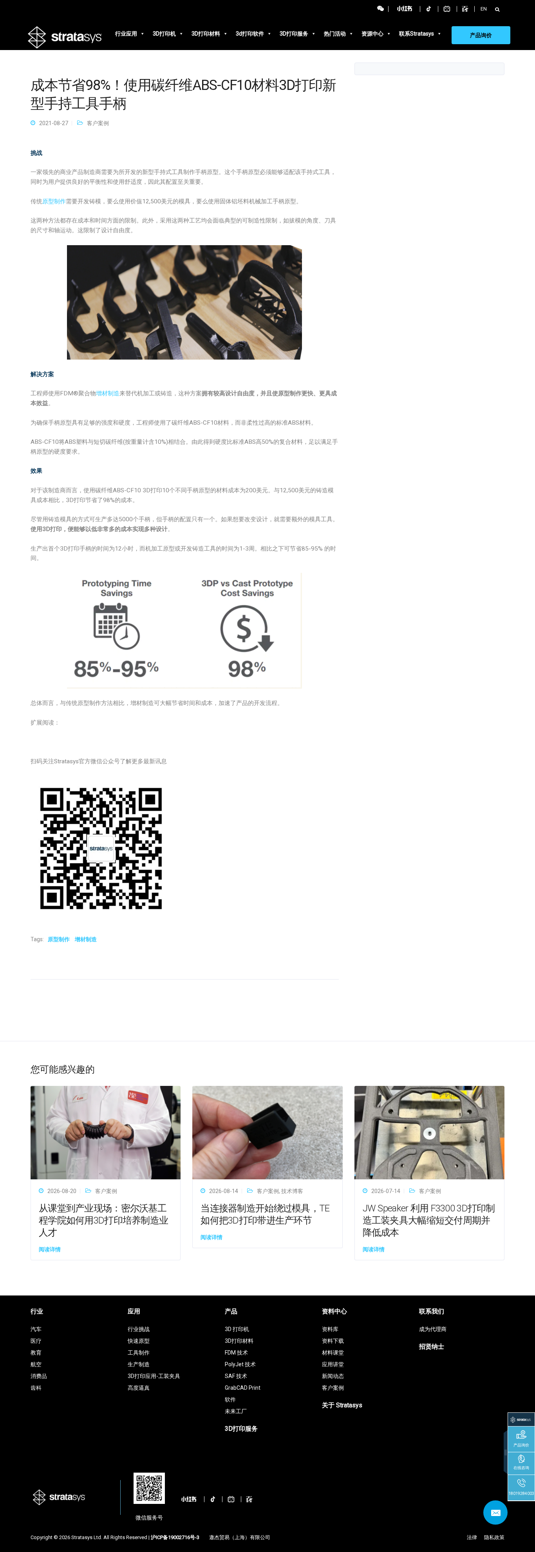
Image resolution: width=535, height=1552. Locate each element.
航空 (36, 1364)
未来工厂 (236, 1411)
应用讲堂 (333, 1364)
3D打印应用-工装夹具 (154, 1376)
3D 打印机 (237, 1329)
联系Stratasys (416, 34)
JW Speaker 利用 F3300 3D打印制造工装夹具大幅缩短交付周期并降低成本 (429, 1220)
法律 (472, 1537)
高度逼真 (139, 1388)
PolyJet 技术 (240, 1364)
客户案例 (98, 123)
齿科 (36, 1388)
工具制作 (139, 1352)
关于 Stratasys (342, 1405)
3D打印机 (164, 34)
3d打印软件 (250, 34)
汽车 (36, 1329)
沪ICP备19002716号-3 (175, 1537)
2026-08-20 (61, 1191)
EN (484, 9)
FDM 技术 (236, 1352)
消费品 (39, 1376)
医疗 (36, 1341)
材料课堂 (333, 1352)
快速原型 (139, 1341)
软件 (230, 1399)
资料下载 (333, 1341)
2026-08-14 (223, 1191)
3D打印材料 (206, 34)
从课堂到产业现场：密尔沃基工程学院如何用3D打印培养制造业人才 (103, 1220)
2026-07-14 (385, 1191)
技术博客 (292, 1191)
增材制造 (107, 393)
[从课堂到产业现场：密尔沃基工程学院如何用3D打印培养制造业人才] (106, 1132)
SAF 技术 (236, 1376)
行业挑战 (139, 1329)
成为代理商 (432, 1329)
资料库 (330, 1329)
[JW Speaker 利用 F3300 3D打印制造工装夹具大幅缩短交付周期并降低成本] (429, 1132)
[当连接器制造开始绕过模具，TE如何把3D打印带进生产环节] (267, 1132)
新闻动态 (333, 1376)
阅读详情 (50, 1249)
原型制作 (54, 201)
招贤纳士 (431, 1346)
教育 (36, 1352)
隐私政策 (494, 1537)
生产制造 (139, 1364)
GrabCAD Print (242, 1388)
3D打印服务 (294, 34)
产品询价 (481, 35)
